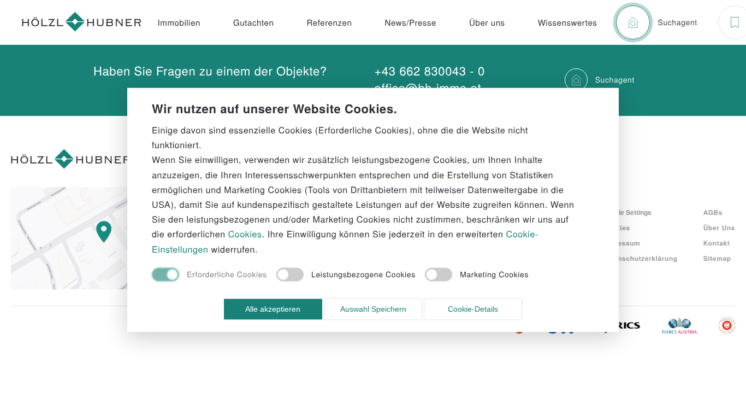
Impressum (621, 243)
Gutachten (253, 22)
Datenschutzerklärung (640, 258)
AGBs (713, 212)
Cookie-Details (473, 309)
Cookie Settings (627, 212)
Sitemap (717, 258)
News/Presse (410, 22)
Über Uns (719, 227)
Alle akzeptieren (272, 309)
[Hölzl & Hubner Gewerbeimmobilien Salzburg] (81, 22)
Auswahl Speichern (373, 309)
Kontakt (716, 243)
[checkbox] (209, 275)
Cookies (616, 227)
